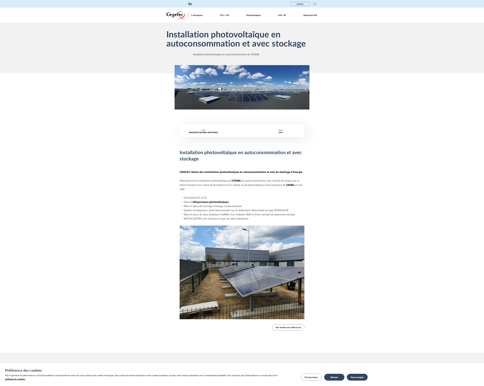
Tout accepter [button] (357, 377)
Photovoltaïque (253, 15)
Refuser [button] (334, 377)
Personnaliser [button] (311, 377)
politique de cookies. (15, 379)
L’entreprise (197, 15)
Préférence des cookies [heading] (23, 370)
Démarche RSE (310, 15)
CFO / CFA (224, 15)
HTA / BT (282, 15)
